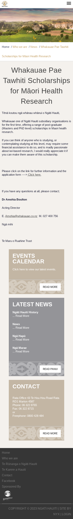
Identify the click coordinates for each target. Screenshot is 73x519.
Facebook (8, 480)
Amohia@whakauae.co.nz (21, 216)
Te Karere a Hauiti (14, 469)
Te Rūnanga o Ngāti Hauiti (19, 464)
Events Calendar (28, 258)
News (33, 46)
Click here (19, 269)
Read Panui (50, 369)
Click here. (34, 174)
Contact (26, 386)
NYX (56, 514)
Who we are (20, 46)
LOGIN (66, 514)
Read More (50, 287)
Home (5, 46)
